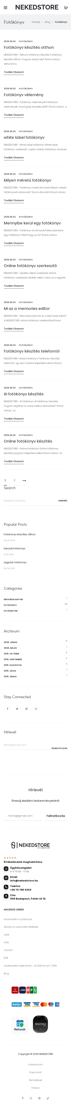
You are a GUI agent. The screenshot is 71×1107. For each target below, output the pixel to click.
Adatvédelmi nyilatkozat (18, 919)
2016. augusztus (13, 665)
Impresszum (35, 1064)
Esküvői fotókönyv (14, 548)
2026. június (10, 642)
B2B (6, 957)
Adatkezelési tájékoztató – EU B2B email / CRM (30, 965)
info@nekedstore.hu (24, 880)
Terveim (8, 950)
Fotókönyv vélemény (23, 94)
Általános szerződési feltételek (21, 926)
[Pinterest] (26, 708)
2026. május (10, 648)
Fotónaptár (11, 610)
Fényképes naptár (13, 599)
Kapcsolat (35, 1072)
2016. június (10, 676)
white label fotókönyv (24, 137)
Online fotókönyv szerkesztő (30, 265)
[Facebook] (7, 708)
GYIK (6, 942)
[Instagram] (36, 708)
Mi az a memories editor (27, 308)
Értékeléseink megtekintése (23, 862)
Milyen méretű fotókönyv (27, 180)
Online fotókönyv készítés (28, 441)
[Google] (48, 1098)
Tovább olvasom (14, 72)
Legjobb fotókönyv (15, 562)
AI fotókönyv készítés (24, 394)
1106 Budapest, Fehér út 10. (28, 898)
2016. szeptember (13, 659)
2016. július (10, 670)
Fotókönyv (26, 41)
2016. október (11, 653)
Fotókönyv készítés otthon (29, 47)
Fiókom (35, 1087)
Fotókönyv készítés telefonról (31, 351)
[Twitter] (17, 708)
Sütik (6, 934)
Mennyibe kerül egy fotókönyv (32, 223)
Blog (6, 973)
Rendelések (35, 1080)
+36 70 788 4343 (20, 890)
